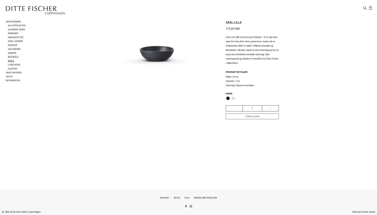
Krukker (12, 45)
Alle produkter (17, 25)
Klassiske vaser (16, 29)
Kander (12, 53)
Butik (177, 197)
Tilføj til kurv (252, 116)
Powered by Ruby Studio (363, 211)
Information (13, 80)
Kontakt (164, 197)
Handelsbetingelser (205, 197)
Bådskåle (13, 57)
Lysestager (14, 64)
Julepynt (13, 68)
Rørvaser (13, 33)
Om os (9, 76)
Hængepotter (15, 37)
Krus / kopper (15, 41)
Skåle (11, 60)
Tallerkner (14, 49)
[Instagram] (191, 206)
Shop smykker (14, 72)
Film (187, 197)
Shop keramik (13, 21)
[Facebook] (186, 206)
